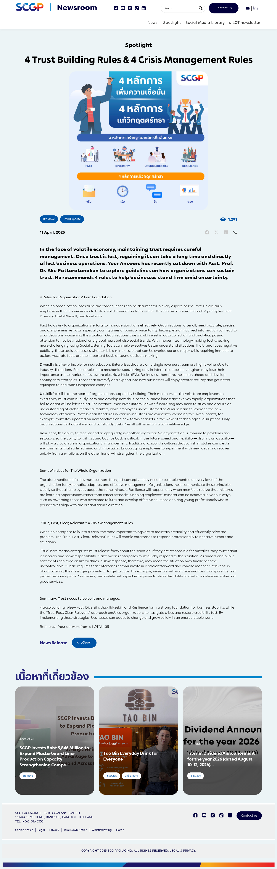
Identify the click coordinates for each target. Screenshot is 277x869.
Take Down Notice (75, 830)
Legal (41, 830)
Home (120, 830)
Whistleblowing (102, 830)
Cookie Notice (24, 830)
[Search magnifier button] (201, 8)
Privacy (54, 830)
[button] (207, 232)
